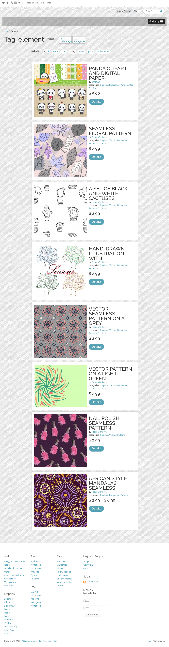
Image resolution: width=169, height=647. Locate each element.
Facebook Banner (13, 568)
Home (5, 31)
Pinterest (12, 2)
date (55, 51)
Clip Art (101, 143)
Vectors (112, 140)
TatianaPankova (99, 137)
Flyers (34, 575)
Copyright (88, 565)
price (90, 51)
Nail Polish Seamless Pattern (104, 423)
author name (103, 51)
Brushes (8, 599)
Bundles (61, 561)
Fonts (7, 609)
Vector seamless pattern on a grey (106, 316)
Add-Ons (9, 630)
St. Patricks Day (64, 578)
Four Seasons (64, 572)
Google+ (16, 2)
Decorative (114, 85)
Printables (36, 565)
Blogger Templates (14, 561)
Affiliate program (29, 641)
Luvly (150, 641)
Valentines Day (64, 582)
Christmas (62, 565)
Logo (6, 616)
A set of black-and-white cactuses (109, 193)
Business (35, 561)
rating (72, 51)
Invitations (36, 568)
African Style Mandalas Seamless (108, 483)
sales (81, 51)
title (64, 51)
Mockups (8, 585)
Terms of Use (45, 641)
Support (87, 561)
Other (95, 88)
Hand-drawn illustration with (107, 253)
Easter (60, 568)
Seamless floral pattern (110, 131)
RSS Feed (93, 581)
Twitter (3, 2)
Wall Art (35, 572)
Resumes (35, 578)
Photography (10, 626)
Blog (55, 641)
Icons (7, 565)
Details (96, 101)
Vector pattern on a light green (110, 373)
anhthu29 (96, 82)
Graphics (104, 85)
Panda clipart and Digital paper (108, 73)
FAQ (85, 568)
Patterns (124, 85)
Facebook (7, 2)
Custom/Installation (14, 575)
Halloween (62, 575)
